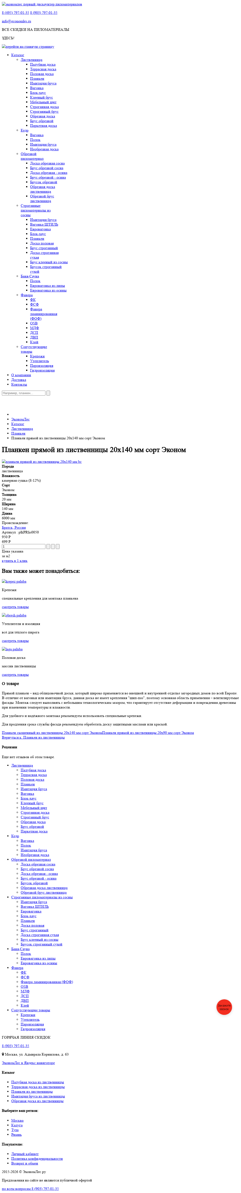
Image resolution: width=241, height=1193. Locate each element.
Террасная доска (43, 69)
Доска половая (42, 243)
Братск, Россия (14, 527)
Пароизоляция (41, 365)
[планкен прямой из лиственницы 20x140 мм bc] (42, 461)
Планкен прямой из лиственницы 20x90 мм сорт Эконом (148, 732)
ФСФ (34, 304)
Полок (35, 139)
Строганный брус (44, 111)
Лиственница (31, 59)
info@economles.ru (16, 21)
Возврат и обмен (24, 1163)
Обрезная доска (42, 116)
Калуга (17, 1125)
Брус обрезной (41, 121)
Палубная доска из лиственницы (37, 1082)
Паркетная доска (43, 125)
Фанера (27, 295)
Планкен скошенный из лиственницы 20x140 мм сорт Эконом (52, 732)
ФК (33, 299)
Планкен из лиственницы (32, 1091)
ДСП (34, 332)
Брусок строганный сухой (41, 944)
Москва (17, 1120)
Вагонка (37, 88)
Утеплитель (39, 361)
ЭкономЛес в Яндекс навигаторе (28, 1063)
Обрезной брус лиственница (42, 198)
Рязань (16, 1134)
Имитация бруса (43, 83)
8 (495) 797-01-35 (15, 12)
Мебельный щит (43, 102)
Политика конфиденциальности (37, 1158)
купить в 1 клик (15, 560)
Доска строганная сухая (40, 935)
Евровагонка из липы (47, 285)
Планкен (37, 78)
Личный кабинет (25, 1154)
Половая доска (42, 74)
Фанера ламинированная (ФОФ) (43, 314)
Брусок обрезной (43, 182)
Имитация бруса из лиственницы (38, 1096)
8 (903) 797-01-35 (43, 12)
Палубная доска (43, 64)
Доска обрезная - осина (48, 172)
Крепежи (37, 356)
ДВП (34, 337)
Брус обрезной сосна (46, 168)
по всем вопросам (30, 1188)
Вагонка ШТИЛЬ (44, 224)
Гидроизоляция (42, 370)
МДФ (34, 328)
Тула (15, 1130)
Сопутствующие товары (30, 1010)
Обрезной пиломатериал (32, 156)
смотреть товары (15, 607)
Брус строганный (44, 248)
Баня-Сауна (30, 276)
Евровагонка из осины (48, 290)
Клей (34, 342)
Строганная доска (44, 106)
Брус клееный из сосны (49, 262)
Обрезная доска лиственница (42, 189)
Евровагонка (40, 229)
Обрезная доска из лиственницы (37, 1101)
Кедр (24, 130)
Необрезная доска (44, 149)
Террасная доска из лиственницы (38, 1087)
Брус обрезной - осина (48, 177)
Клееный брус (41, 97)
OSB (34, 323)
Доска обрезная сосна (47, 163)
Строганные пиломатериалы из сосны (36, 210)
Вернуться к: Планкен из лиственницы (33, 737)
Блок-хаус (38, 92)
